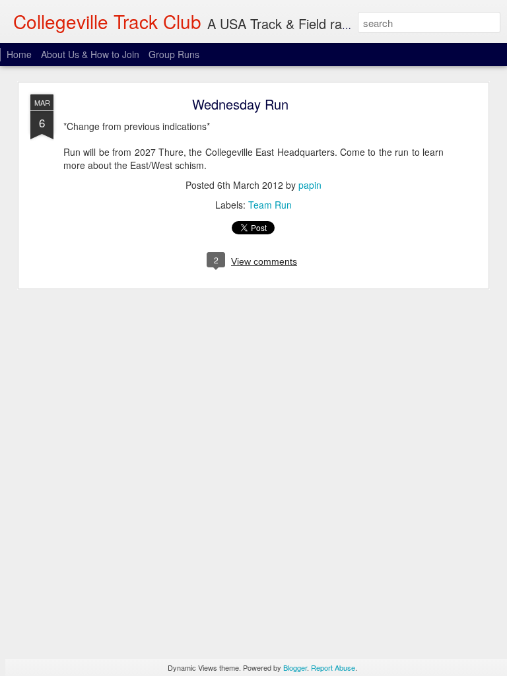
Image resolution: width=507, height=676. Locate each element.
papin (309, 184)
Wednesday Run (240, 104)
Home (19, 54)
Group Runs (174, 54)
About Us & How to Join (90, 54)
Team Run (270, 204)
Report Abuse (333, 667)
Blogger (295, 667)
